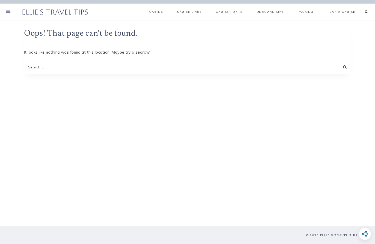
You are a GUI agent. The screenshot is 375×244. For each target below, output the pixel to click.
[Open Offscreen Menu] (8, 12)
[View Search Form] (366, 12)
